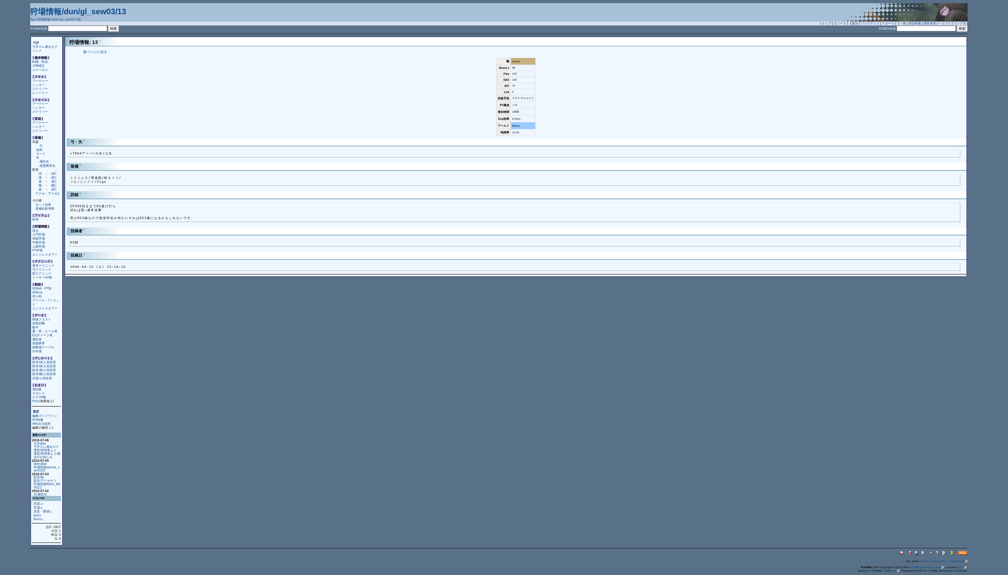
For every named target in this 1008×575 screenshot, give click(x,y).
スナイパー (40, 88)
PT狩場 (37, 250)
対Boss (37, 292)
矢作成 (37, 351)
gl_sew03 (68, 19)
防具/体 (39, 477)
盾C (54, 189)
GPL (961, 567)
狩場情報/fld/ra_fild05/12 (47, 485)
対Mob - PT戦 (41, 288)
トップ (826, 23)
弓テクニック (41, 269)
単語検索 (915, 23)
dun (55, 19)
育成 (38, 507)
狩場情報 (44, 19)
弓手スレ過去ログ (44, 46)
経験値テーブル (43, 347)
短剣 (39, 149)
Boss (38, 519)
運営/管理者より (45, 450)
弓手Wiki (40, 443)
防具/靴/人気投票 (44, 374)
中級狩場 (38, 242)
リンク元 (959, 23)
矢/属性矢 (40, 494)
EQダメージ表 (42, 335)
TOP (36, 42)
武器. (38, 503)
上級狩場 (38, 246)
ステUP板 (39, 397)
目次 (35, 230)
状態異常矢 (47, 165)
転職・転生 (40, 61)
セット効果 (43, 204)
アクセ (40, 193)
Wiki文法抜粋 (41, 423)
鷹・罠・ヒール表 (44, 331)
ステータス (40, 69)
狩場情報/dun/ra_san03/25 (47, 468)
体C (54, 177)
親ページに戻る (95, 52)
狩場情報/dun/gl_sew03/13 (78, 11)
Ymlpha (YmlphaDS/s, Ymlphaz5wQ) (943, 561)
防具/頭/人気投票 (44, 362)
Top (32, 19)
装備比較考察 (44, 208)
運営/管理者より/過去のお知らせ (47, 455)
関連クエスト (41, 319)
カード (41, 153)
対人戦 (37, 296)
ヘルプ (943, 23)
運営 (36, 411)
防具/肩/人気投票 (44, 370)
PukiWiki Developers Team (925, 567)
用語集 (37, 389)
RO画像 (37, 419)
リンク (37, 50)
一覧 (903, 23)
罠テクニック (41, 273)
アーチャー (40, 80)
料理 (35, 219)
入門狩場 (38, 234)
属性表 (37, 339)
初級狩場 (38, 238)
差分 (855, 23)
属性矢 (44, 161)
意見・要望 (43, 511)
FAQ (35, 401)
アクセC (54, 193)
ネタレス (38, 393)
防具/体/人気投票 (44, 366)
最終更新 (929, 23)
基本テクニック (43, 265)
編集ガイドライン (44, 415)
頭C (54, 173)
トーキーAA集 (42, 277)
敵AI (35, 327)
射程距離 (38, 323)
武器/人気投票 (42, 378)
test (37, 515)
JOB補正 (38, 65)
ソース (841, 23)
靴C (54, 185)
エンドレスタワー (44, 254)
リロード (888, 23)
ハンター (38, 84)
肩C (54, 181)
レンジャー (40, 92)
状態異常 (38, 343)
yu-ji (894, 570)
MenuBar (40, 463)
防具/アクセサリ (45, 480)
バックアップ (869, 23)
